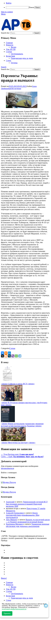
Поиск (31, 7)
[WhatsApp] (16, 355)
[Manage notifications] (46, 606)
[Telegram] (19, 355)
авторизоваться (7, 468)
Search (3, 67)
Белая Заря (10, 56)
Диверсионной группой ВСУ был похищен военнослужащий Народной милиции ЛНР (27, 504)
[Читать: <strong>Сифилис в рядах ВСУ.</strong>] (6, 381)
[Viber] (12, 355)
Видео (13, 47)
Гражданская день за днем (22, 58)
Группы (14, 63)
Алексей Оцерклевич (15, 513)
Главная (9, 43)
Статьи (9, 52)
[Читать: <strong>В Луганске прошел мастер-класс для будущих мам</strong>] (11, 400)
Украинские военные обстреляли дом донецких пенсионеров (27, 525)
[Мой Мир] (9, 352)
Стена (8, 60)
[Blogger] (5, 355)
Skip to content (7, 12)
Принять (7, 613)
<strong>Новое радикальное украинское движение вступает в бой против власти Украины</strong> (22, 425)
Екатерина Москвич (14, 524)
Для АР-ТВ (10, 49)
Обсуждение (16, 88)
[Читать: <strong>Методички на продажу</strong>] (13, 440)
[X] (2, 355)
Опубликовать (17, 54)
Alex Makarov (11, 520)
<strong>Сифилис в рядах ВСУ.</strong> (18, 384)
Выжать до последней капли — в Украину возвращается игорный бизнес (28, 521)
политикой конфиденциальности (14, 609)
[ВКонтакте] (2, 352)
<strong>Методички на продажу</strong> (18, 443)
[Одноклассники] (5, 352)
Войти (8, 3)
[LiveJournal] (9, 355)
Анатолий (10, 502)
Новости (9, 45)
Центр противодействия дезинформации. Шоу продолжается (22, 515)
